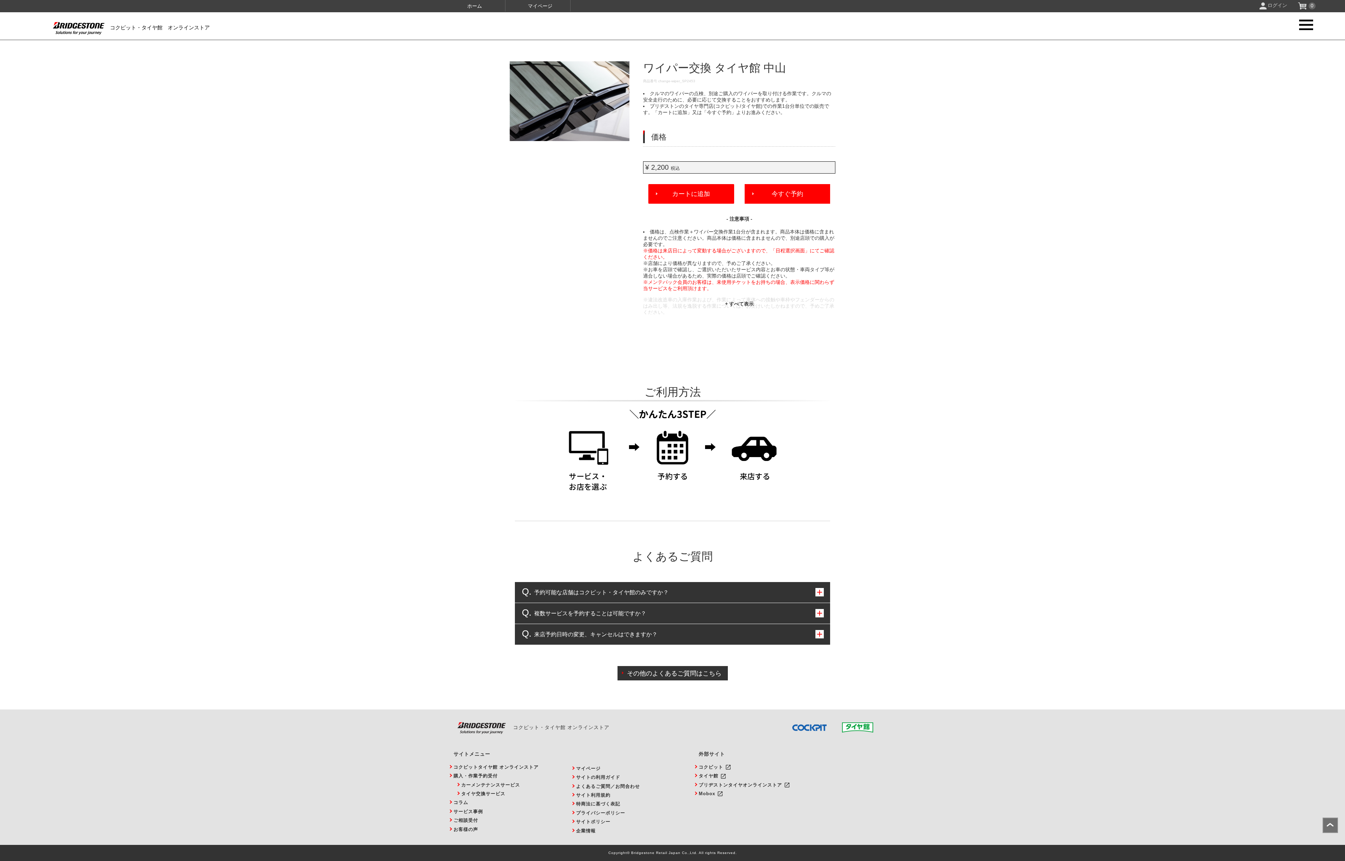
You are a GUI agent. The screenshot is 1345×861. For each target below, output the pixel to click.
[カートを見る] (1303, 7)
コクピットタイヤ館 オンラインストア (496, 767)
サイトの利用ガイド (598, 777)
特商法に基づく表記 (598, 803)
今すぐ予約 (787, 193)
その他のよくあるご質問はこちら (674, 673)
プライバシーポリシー (600, 813)
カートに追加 (691, 193)
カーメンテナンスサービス (490, 785)
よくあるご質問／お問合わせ (608, 786)
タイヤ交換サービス (483, 793)
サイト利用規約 (593, 795)
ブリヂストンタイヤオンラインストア (740, 785)
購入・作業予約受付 (476, 775)
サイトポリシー (593, 821)
